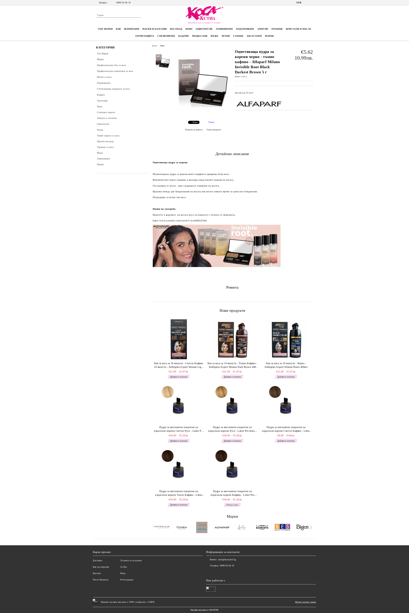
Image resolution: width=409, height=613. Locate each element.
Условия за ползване (131, 560)
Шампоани (131, 29)
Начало (154, 46)
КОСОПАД (176, 29)
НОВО (189, 29)
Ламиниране (224, 29)
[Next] (310, 527)
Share (195, 122)
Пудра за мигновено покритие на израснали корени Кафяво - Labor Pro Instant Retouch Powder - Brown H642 (232, 493)
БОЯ (118, 29)
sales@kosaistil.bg (227, 559)
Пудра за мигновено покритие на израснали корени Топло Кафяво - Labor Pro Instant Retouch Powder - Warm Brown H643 (179, 493)
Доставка (97, 560)
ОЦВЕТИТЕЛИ (204, 29)
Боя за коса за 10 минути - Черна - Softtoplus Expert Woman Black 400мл (286, 365)
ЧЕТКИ (226, 36)
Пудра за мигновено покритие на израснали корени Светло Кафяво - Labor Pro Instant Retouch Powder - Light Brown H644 (286, 429)
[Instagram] (311, 2)
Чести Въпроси (100, 580)
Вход (122, 573)
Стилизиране (166, 36)
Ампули (262, 29)
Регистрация (126, 580)
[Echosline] (182, 528)
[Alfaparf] (222, 527)
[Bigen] (302, 528)
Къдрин (183, 36)
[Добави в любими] (310, 94)
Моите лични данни (305, 602)
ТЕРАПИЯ (277, 29)
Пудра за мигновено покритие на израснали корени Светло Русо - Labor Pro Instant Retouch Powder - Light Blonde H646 (179, 429)
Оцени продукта (214, 130)
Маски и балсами (154, 29)
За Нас (123, 567)
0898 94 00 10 (123, 2)
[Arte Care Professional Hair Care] (242, 528)
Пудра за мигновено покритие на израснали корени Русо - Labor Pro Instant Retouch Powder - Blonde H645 (232, 429)
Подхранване (245, 29)
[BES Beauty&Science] (282, 528)
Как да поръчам (101, 567)
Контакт (97, 573)
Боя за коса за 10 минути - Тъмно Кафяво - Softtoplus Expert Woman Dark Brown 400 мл (232, 365)
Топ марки (105, 29)
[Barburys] (262, 528)
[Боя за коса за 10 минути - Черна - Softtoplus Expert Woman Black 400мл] (286, 339)
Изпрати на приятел (194, 130)
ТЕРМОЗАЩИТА (144, 36)
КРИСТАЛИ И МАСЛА (298, 29)
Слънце (238, 36)
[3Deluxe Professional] (202, 528)
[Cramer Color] (162, 528)
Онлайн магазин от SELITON (204, 610)
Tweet (211, 122)
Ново (162, 46)
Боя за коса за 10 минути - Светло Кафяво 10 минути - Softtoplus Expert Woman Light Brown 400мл (178, 365)
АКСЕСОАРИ (254, 36)
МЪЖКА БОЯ (199, 36)
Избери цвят (232, 505)
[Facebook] (306, 2)
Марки (269, 36)
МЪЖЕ (214, 36)
